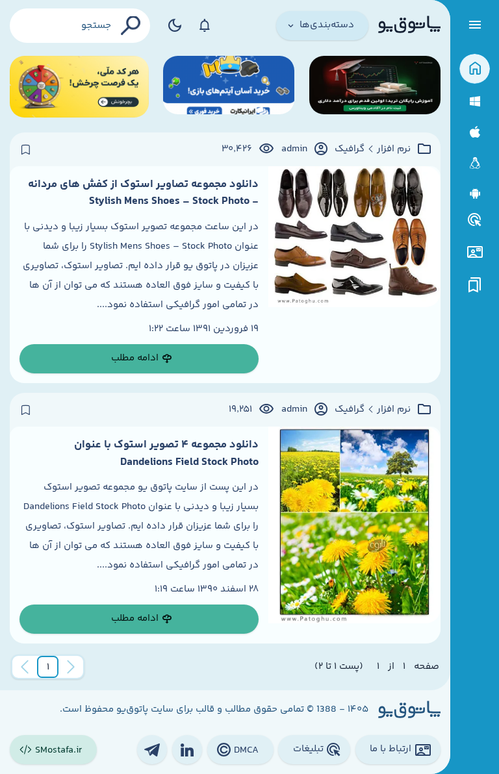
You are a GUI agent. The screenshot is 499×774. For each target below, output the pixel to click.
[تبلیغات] (475, 220)
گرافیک (350, 149)
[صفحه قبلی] (70, 667)
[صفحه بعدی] (24, 667)
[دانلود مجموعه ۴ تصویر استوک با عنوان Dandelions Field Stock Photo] (354, 535)
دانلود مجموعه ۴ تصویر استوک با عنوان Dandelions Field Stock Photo (166, 453)
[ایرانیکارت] (228, 87)
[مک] (474, 132)
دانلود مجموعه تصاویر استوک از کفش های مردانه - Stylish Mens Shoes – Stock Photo (143, 193)
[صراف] (79, 87)
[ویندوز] (474, 101)
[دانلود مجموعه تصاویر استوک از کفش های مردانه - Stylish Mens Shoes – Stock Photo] (354, 274)
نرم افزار (394, 149)
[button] (48, 667)
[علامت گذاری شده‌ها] (475, 285)
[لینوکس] (474, 163)
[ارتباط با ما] (474, 252)
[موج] (375, 87)
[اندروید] (474, 193)
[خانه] (474, 69)
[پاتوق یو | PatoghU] (409, 25)
